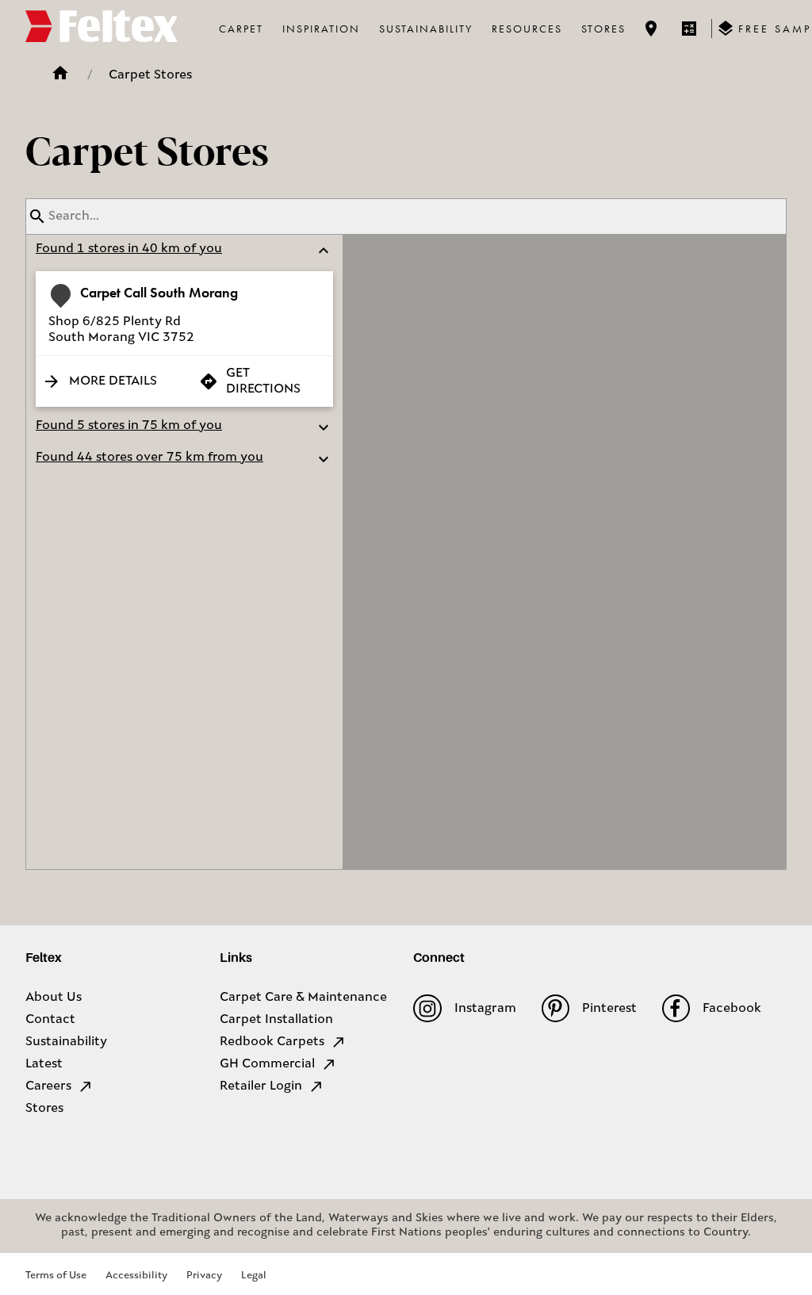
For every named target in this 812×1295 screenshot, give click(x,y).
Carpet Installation (276, 1019)
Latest (44, 1064)
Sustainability (426, 28)
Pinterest (609, 1008)
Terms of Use (55, 1275)
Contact (50, 1019)
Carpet (241, 28)
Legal (253, 1275)
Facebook (732, 1008)
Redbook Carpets (272, 1042)
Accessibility (136, 1275)
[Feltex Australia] (101, 28)
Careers (48, 1086)
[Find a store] (651, 28)
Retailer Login (261, 1086)
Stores (603, 28)
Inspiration (321, 28)
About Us (53, 997)
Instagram (484, 1008)
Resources (527, 28)
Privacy (204, 1275)
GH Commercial (267, 1064)
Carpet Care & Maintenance (303, 997)
